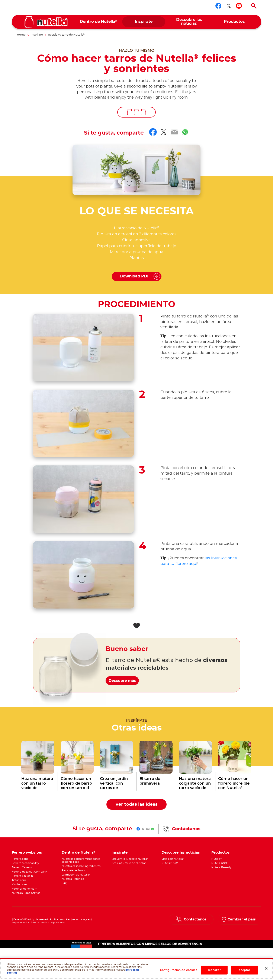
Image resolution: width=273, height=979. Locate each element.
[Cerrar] (266, 968)
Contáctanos (186, 829)
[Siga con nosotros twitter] (229, 6)
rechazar (214, 970)
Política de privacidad (53, 923)
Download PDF (135, 276)
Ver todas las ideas (136, 804)
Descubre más (122, 680)
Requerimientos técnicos (25, 923)
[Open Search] (254, 6)
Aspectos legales (81, 919)
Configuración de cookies (178, 970)
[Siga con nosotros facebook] (218, 6)
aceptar (244, 970)
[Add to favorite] (136, 625)
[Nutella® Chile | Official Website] (46, 22)
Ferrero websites (27, 852)
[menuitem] (98, 21)
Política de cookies (60, 919)
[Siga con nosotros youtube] (239, 6)
